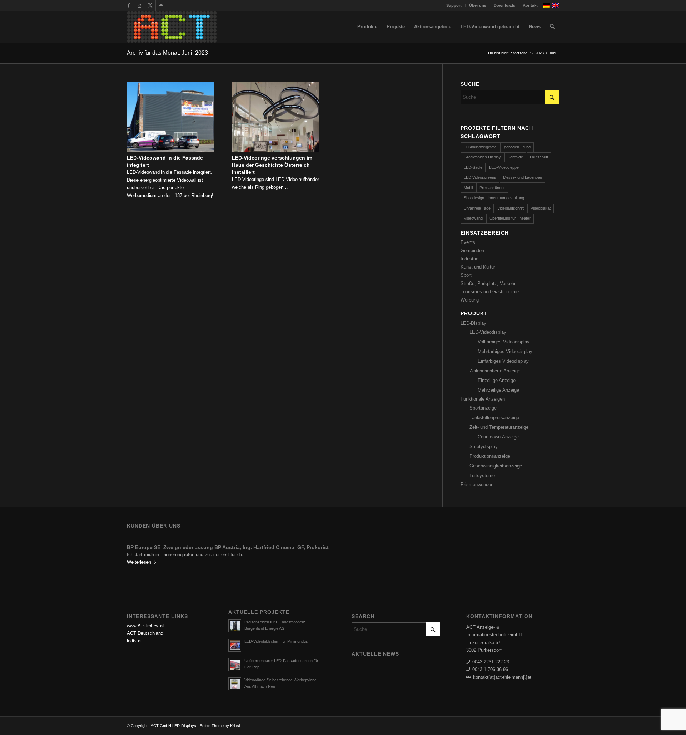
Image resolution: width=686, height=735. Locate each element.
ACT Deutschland (145, 633)
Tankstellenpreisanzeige (494, 417)
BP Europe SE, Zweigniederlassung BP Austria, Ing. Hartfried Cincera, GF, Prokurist (228, 547)
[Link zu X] (150, 5)
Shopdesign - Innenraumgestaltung (494, 198)
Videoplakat (541, 208)
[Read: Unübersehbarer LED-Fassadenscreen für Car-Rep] (234, 664)
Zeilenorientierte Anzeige (494, 370)
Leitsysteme (482, 475)
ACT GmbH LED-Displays (173, 726)
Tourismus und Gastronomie (490, 291)
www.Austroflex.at (145, 625)
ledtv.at (134, 640)
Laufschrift (539, 157)
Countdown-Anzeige (498, 437)
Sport (466, 275)
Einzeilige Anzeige (497, 380)
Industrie (469, 258)
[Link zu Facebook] (129, 5)
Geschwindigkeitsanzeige (495, 466)
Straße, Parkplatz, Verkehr (488, 283)
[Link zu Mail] (161, 5)
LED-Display (473, 323)
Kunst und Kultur (478, 267)
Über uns (477, 5)
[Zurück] (137, 552)
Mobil (468, 188)
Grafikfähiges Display (482, 157)
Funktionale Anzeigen (483, 399)
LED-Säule (473, 167)
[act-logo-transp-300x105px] (172, 27)
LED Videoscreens (480, 177)
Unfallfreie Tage (477, 208)
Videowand (473, 218)
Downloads (504, 5)
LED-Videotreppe (504, 167)
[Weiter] (548, 552)
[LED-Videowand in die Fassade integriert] (170, 117)
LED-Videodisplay (487, 332)
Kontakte (515, 157)
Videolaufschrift (510, 208)
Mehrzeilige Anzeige (498, 390)
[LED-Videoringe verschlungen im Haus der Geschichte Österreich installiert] (275, 117)
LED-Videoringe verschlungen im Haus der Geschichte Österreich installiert (272, 165)
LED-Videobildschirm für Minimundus (276, 641)
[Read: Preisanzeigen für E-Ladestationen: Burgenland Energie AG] (234, 625)
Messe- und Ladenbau (522, 177)
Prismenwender (476, 484)
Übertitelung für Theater (510, 218)
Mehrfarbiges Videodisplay (505, 351)
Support (454, 5)
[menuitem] (454, 5)
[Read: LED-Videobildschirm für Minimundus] (234, 645)
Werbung (470, 300)
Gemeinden (472, 250)
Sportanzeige (483, 408)
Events (468, 242)
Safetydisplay (483, 446)
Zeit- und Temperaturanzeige (498, 427)
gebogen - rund (517, 147)
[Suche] (552, 27)
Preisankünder (492, 188)
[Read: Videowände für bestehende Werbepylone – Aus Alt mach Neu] (234, 683)
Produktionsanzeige (489, 456)
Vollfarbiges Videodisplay (504, 341)
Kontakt (530, 5)
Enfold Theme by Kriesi (220, 726)
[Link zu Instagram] (139, 5)
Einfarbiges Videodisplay (503, 361)
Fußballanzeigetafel (480, 147)
